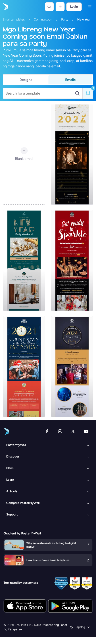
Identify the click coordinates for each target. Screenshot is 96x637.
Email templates (14, 19)
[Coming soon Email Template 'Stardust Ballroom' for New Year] (72, 260)
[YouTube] (86, 431)
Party (64, 19)
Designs (25, 80)
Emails (70, 80)
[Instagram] (60, 431)
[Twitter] (73, 431)
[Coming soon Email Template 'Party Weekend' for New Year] (24, 260)
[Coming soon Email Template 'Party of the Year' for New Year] (24, 366)
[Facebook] (46, 431)
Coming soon (43, 19)
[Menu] (89, 6)
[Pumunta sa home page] (5, 6)
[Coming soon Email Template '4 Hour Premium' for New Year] (72, 366)
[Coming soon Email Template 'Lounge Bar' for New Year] (72, 154)
